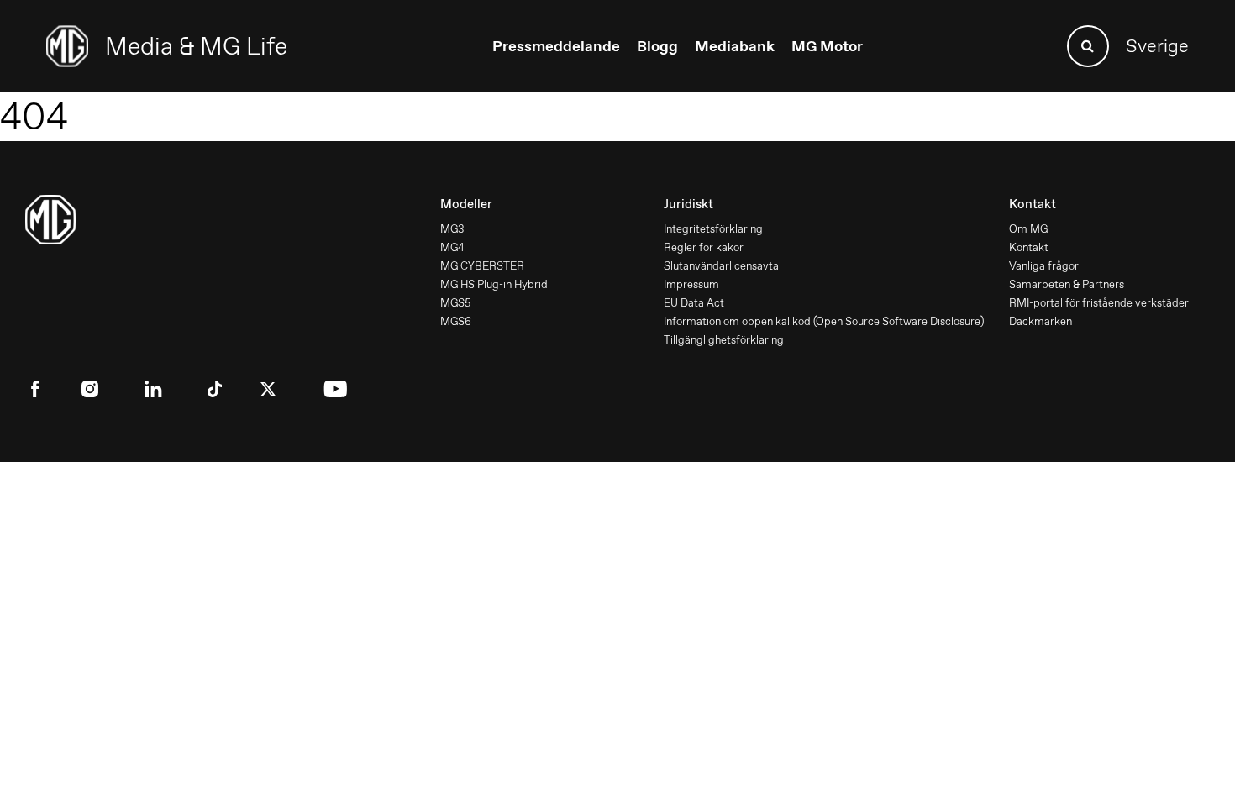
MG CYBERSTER (482, 266)
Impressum (691, 284)
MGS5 (455, 303)
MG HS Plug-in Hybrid (494, 284)
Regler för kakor (704, 247)
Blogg (657, 46)
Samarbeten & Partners (1066, 284)
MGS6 (455, 321)
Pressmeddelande (556, 46)
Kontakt (1028, 247)
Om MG (1028, 229)
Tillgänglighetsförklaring (724, 340)
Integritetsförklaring (713, 229)
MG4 (452, 247)
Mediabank (735, 46)
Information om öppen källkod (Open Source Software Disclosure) (824, 321)
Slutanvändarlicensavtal (722, 266)
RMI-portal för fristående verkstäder (1099, 303)
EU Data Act (694, 303)
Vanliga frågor (1044, 266)
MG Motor (827, 46)
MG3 (452, 229)
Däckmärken (1040, 321)
